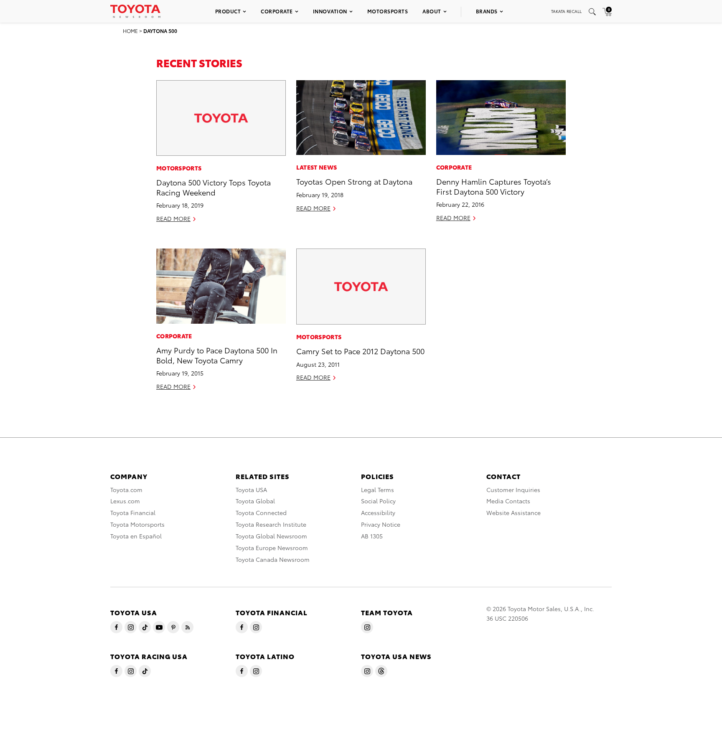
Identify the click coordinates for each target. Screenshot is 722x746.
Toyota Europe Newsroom (272, 547)
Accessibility (378, 512)
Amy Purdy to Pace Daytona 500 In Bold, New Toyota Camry (216, 355)
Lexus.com (125, 501)
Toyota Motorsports (137, 524)
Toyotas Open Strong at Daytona (354, 181)
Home (130, 30)
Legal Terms (377, 489)
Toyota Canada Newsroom (273, 559)
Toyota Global (255, 501)
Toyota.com (126, 489)
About (431, 11)
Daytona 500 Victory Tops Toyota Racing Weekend (213, 187)
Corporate (277, 11)
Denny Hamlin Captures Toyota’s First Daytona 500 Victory (493, 186)
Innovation (330, 11)
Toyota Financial (132, 512)
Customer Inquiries (513, 489)
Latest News (316, 167)
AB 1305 (372, 536)
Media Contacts (508, 501)
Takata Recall (566, 11)
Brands (487, 11)
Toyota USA (251, 489)
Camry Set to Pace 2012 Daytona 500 (360, 350)
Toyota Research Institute (271, 524)
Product (228, 11)
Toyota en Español (136, 536)
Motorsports (387, 11)
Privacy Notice (380, 524)
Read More (173, 218)
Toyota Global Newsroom (271, 536)
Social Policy (378, 501)
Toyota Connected (261, 512)
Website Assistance (513, 512)
